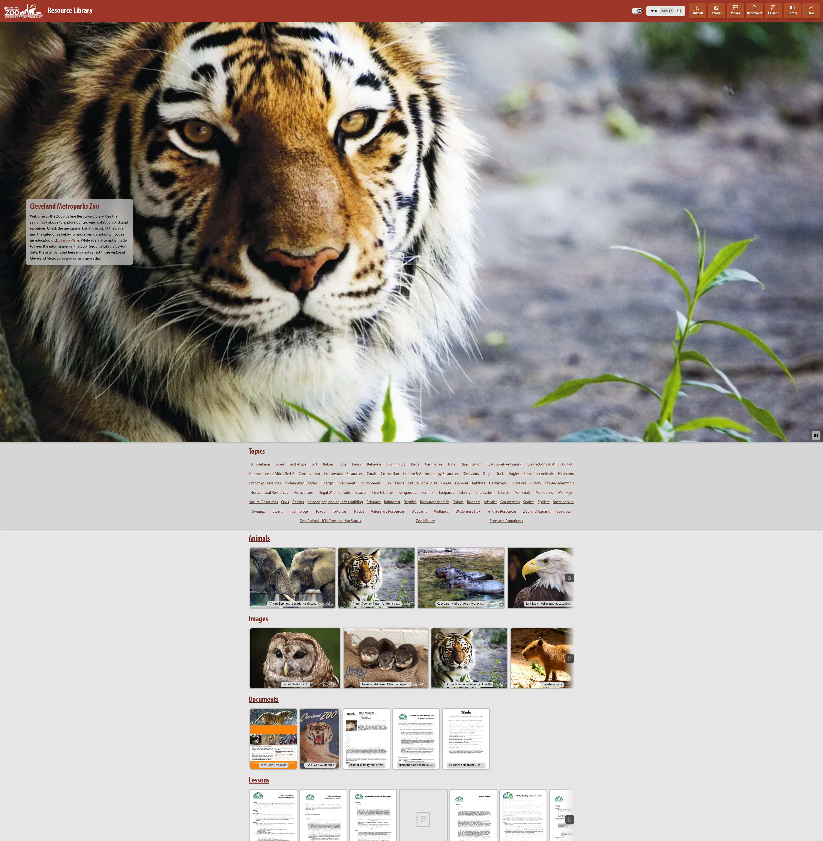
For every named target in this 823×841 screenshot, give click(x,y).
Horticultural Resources (269, 493)
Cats (451, 465)
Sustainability (563, 502)
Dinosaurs (471, 474)
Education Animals (539, 474)
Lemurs (427, 493)
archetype (298, 465)
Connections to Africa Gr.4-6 (271, 474)
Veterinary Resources (387, 512)
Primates (373, 502)
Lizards (503, 493)
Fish (387, 483)
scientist (490, 502)
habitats (478, 483)
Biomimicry (396, 465)
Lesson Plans (69, 241)
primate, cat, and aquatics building (335, 502)
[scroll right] (569, 578)
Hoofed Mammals (559, 483)
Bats (342, 465)
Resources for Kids (434, 502)
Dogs (487, 474)
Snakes (528, 502)
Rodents (473, 502)
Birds (415, 465)
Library (464, 493)
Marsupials (544, 493)
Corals (372, 474)
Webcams (419, 512)
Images (258, 619)
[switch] (637, 11)
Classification (471, 465)
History (535, 483)
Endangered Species (301, 483)
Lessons (259, 780)
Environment (369, 483)
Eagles (514, 474)
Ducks (500, 474)
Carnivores (433, 465)
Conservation (309, 474)
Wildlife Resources (501, 512)
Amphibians (260, 465)
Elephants (566, 474)
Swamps (259, 512)
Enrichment (346, 483)
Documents (264, 700)
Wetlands (441, 512)
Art (314, 465)
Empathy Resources (265, 483)
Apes (280, 465)
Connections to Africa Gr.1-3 (549, 465)
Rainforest (392, 502)
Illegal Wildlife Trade (334, 493)
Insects (360, 493)
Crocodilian (390, 474)
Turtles (358, 512)
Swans (278, 512)
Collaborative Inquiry (504, 465)
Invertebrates (382, 493)
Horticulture (303, 493)
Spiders (544, 502)
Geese (446, 483)
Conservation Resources (343, 474)
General (461, 483)
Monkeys (565, 493)
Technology (299, 512)
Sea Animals (510, 502)
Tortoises (339, 512)
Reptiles (410, 502)
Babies (328, 465)
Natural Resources (263, 502)
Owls (285, 502)
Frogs (399, 483)
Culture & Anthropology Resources (431, 474)
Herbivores (498, 483)
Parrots (298, 502)
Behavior (374, 465)
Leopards (446, 493)
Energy (327, 483)
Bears (356, 465)
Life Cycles (484, 493)
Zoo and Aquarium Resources (547, 512)
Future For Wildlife (422, 483)
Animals (259, 539)
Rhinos (458, 502)
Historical (518, 483)
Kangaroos (407, 493)
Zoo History (425, 521)
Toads (320, 512)
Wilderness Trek (468, 512)
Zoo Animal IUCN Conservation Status (330, 521)
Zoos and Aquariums (506, 521)
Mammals (522, 493)
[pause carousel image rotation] (816, 435)
